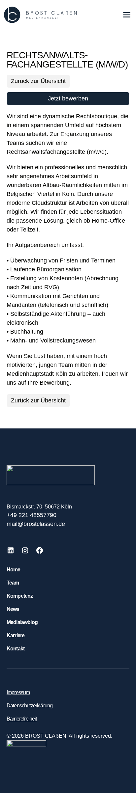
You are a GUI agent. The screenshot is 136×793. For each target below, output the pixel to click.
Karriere (15, 635)
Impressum (18, 692)
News (13, 609)
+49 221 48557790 (31, 515)
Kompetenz (20, 596)
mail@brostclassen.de (36, 524)
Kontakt (15, 648)
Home (13, 569)
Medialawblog (22, 622)
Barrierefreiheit (22, 719)
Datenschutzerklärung (29, 705)
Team (13, 583)
